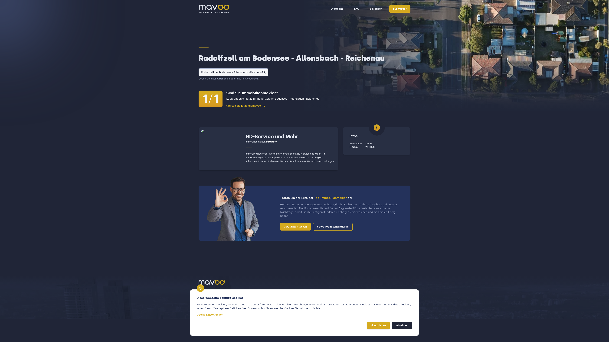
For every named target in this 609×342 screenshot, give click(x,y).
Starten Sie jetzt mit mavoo (243, 105)
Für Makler (400, 8)
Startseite (337, 8)
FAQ (356, 8)
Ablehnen (402, 325)
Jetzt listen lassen (295, 226)
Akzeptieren (378, 325)
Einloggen (376, 8)
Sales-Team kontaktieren (333, 226)
